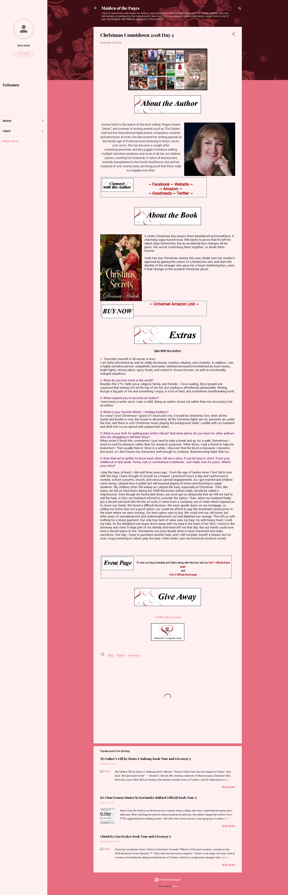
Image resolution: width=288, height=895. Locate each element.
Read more (228, 787)
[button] (233, 34)
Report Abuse (11, 141)
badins (175, 886)
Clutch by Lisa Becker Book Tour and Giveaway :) (135, 836)
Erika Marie (23, 45)
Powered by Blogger (169, 879)
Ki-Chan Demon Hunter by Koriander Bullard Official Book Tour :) (148, 798)
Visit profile (23, 54)
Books (121, 655)
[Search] (240, 9)
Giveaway (134, 655)
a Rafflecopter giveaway (168, 617)
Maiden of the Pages (121, 8)
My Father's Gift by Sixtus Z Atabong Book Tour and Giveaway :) (145, 759)
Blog (110, 655)
